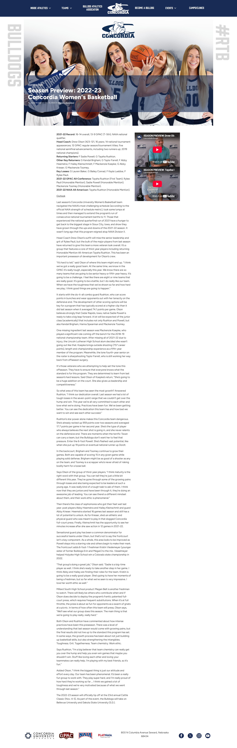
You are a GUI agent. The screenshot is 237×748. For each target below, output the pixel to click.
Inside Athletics (39, 8)
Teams (65, 8)
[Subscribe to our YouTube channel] (207, 735)
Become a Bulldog (144, 7)
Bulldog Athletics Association (92, 7)
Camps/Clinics (196, 7)
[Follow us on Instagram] (198, 735)
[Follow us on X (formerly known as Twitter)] (190, 735)
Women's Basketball (66, 103)
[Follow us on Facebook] (181, 735)
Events (169, 8)
